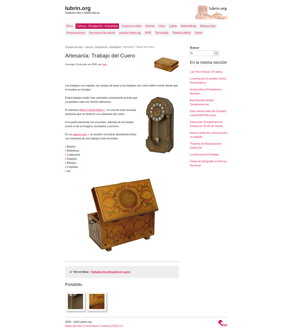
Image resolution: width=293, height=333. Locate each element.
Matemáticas (188, 26)
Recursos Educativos (102, 32)
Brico (69, 26)
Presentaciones (75, 32)
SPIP (148, 32)
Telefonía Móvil (181, 32)
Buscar (194, 47)
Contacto (105, 326)
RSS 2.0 (118, 326)
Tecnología (161, 32)
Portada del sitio (73, 46)
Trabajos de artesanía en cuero (110, 271)
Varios (198, 32)
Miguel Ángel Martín (92, 110)
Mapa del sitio (73, 326)
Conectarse (91, 326)
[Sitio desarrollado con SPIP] (223, 324)
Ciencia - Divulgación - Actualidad (97, 26)
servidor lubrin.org (130, 32)
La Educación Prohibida (204, 154)
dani (104, 64)
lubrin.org (78, 8)
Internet (149, 26)
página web (80, 134)
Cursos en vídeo (131, 26)
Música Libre (208, 26)
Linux (162, 26)
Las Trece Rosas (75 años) (206, 71)
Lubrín (173, 26)
